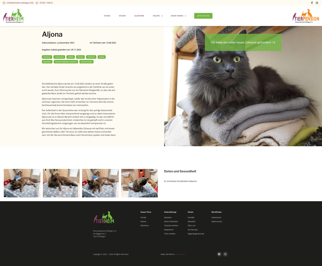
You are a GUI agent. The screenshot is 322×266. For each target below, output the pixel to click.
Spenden (168, 217)
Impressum (216, 217)
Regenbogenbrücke (196, 233)
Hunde (143, 217)
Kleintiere (144, 225)
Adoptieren (169, 229)
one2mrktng (180, 254)
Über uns (192, 225)
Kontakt (191, 217)
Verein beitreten (171, 221)
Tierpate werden (171, 225)
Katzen (143, 221)
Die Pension (193, 229)
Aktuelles (191, 221)
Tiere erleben (169, 233)
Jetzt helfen (203, 16)
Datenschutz (217, 221)
